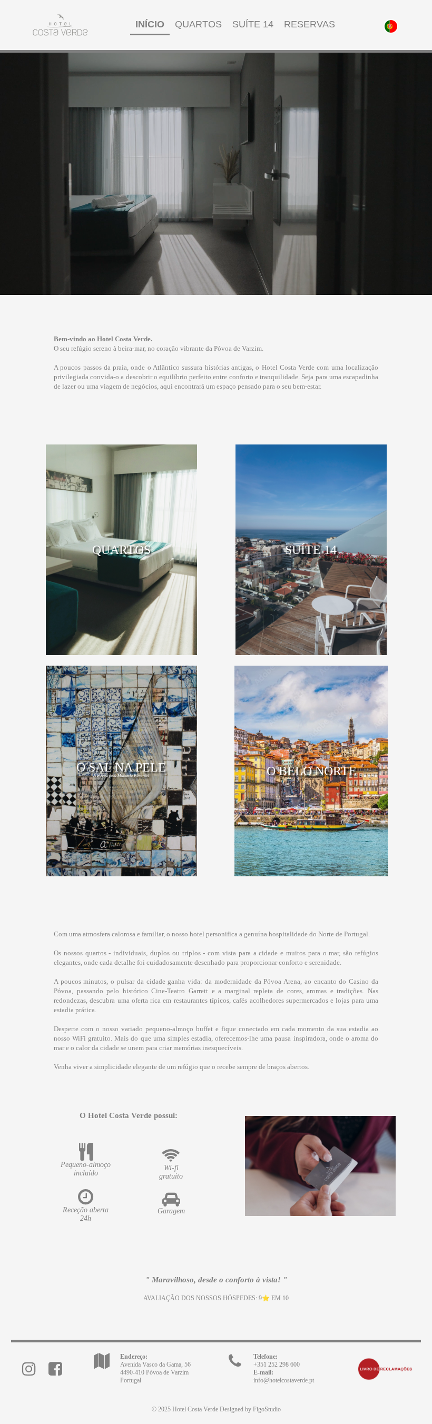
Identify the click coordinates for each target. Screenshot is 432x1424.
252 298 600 (276, 1364)
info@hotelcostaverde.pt (283, 1380)
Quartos (198, 24)
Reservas (309, 24)
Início (149, 24)
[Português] (391, 25)
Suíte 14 (252, 24)
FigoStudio (267, 1409)
